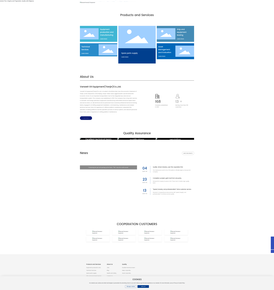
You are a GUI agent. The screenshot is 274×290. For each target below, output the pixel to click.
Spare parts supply (129, 53)
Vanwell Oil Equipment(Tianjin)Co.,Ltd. (100, 87)
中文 (193, 2)
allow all (143, 286)
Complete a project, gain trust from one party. (167, 178)
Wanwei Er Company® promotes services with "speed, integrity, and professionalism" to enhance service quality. (169, 193)
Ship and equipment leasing (181, 32)
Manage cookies (131, 286)
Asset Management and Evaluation (164, 49)
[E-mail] (272, 241)
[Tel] (272, 244)
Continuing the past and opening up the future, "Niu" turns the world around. (108, 194)
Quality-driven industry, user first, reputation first (168, 167)
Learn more (103, 38)
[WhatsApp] (272, 238)
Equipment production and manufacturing (106, 32)
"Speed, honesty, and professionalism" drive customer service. (172, 189)
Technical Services (85, 48)
